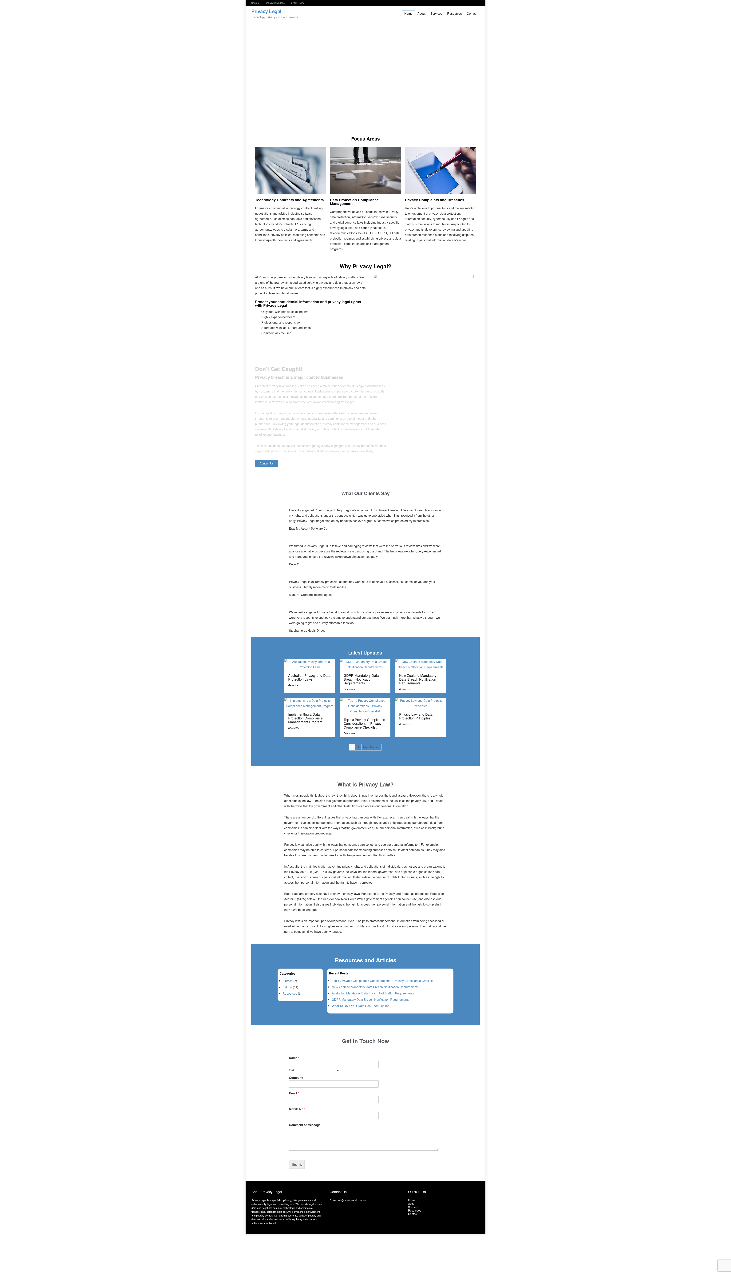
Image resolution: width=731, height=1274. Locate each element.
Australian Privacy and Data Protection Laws (309, 677)
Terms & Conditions (274, 2)
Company (296, 1078)
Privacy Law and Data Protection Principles (416, 716)
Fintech (288, 981)
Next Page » (371, 747)
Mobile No (297, 1109)
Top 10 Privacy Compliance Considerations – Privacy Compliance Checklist (364, 723)
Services (436, 13)
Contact (255, 2)
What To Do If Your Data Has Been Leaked (360, 1006)
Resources (454, 13)
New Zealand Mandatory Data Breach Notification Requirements (418, 679)
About (421, 13)
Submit (297, 1164)
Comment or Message (305, 1125)
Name (294, 1058)
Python (287, 987)
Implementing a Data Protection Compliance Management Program (305, 718)
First (291, 1070)
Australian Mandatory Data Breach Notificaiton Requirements (373, 993)
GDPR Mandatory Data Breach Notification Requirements (361, 679)
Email (294, 1093)
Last (338, 1070)
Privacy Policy (297, 2)
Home (408, 13)
